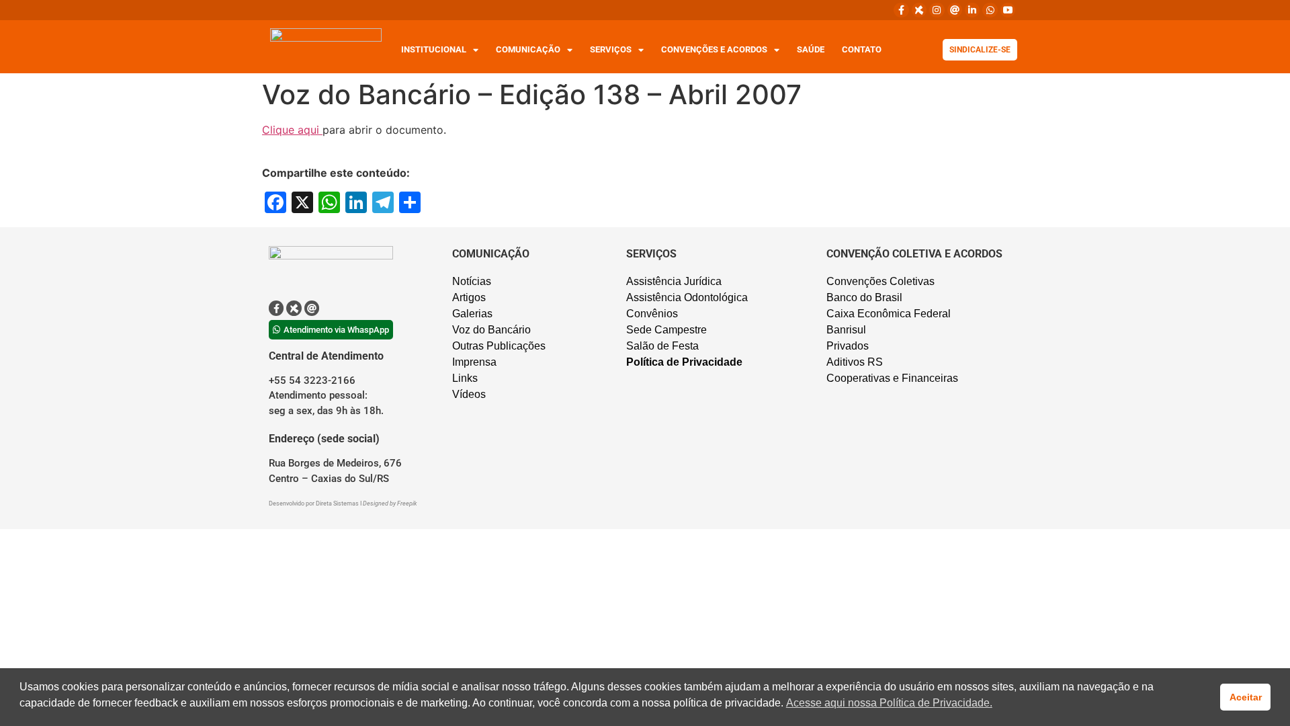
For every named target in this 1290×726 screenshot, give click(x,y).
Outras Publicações (499, 346)
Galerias (472, 313)
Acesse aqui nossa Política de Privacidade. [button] (889, 703)
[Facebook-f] (901, 10)
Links (465, 378)
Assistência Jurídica (674, 281)
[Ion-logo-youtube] (1007, 10)
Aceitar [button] (1246, 697)
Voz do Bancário (491, 329)
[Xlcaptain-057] (919, 10)
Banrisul (846, 329)
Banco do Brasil (864, 297)
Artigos (469, 297)
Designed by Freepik (390, 503)
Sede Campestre (666, 329)
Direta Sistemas (338, 503)
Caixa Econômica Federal (888, 313)
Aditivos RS (854, 362)
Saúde (810, 49)
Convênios (652, 313)
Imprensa (474, 362)
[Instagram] (936, 10)
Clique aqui (292, 129)
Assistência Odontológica (687, 297)
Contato (862, 49)
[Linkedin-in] (972, 10)
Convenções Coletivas (880, 281)
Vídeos (469, 394)
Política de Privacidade (684, 362)
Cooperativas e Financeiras (892, 378)
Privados (847, 346)
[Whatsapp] (989, 10)
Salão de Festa (662, 346)
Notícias (471, 281)
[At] (954, 10)
